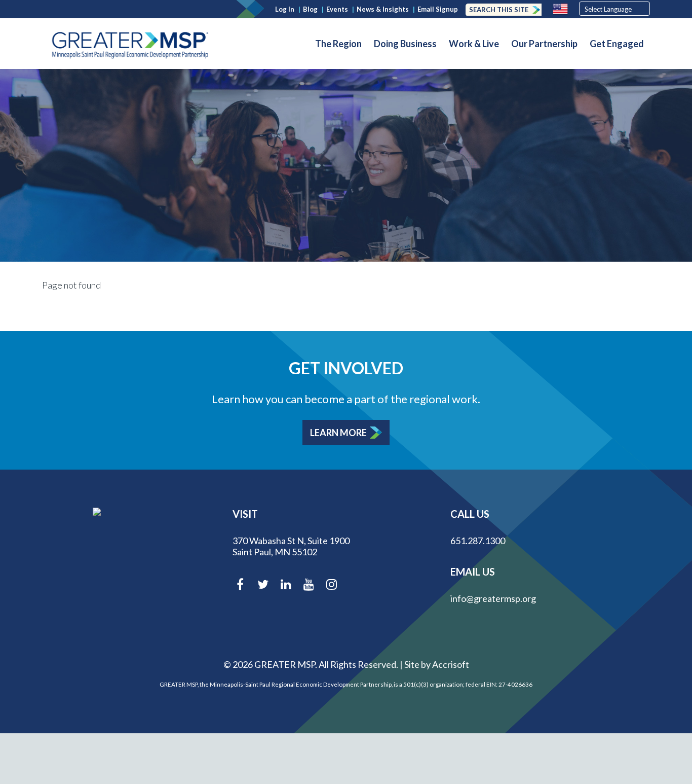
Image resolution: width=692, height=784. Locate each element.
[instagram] (331, 587)
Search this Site (498, 10)
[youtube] (308, 587)
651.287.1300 (477, 540)
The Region (338, 43)
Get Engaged (617, 43)
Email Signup (437, 9)
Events (337, 9)
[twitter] (263, 587)
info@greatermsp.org (493, 598)
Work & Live (474, 43)
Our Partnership (544, 43)
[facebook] (240, 587)
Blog (310, 9)
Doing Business (405, 43)
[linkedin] (285, 587)
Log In (284, 9)
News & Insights (383, 9)
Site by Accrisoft (436, 664)
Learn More (338, 432)
